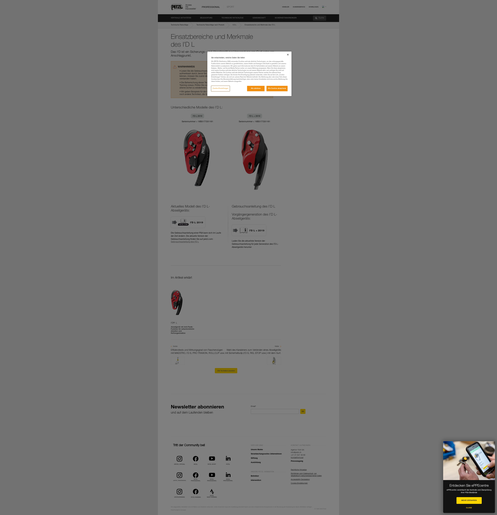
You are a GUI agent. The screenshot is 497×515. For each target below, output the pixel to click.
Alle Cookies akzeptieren (277, 88)
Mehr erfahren (469, 500)
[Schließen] (288, 54)
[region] (249, 74)
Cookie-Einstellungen (220, 88)
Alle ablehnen (256, 88)
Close (469, 508)
